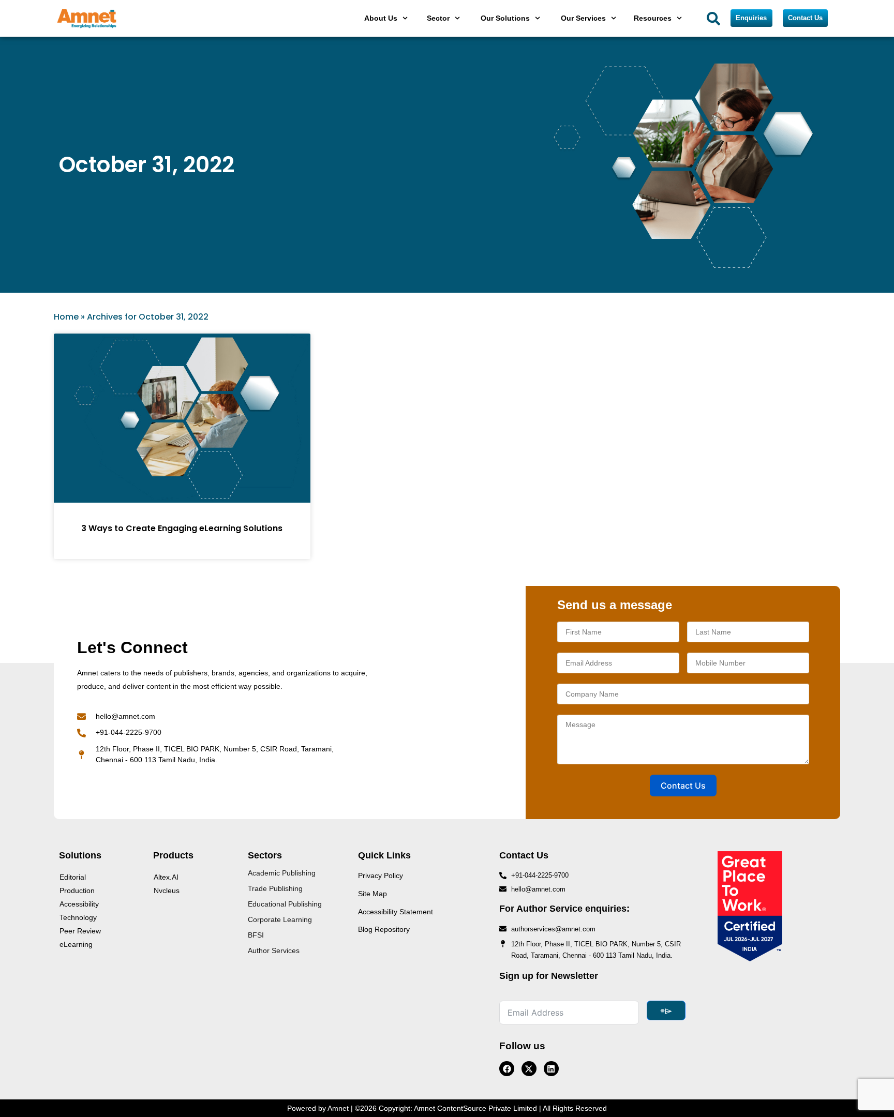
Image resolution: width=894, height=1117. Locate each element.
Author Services (274, 950)
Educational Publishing (285, 904)
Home (66, 317)
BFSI (256, 935)
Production (77, 890)
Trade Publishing (275, 888)
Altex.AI (166, 877)
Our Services (583, 18)
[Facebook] (506, 1068)
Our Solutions (505, 18)
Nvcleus (167, 890)
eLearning (76, 944)
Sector (438, 18)
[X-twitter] (529, 1068)
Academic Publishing (282, 873)
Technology (78, 917)
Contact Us (683, 785)
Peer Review (80, 931)
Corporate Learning (280, 919)
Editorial (72, 877)
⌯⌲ (666, 1010)
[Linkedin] (551, 1068)
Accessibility (79, 904)
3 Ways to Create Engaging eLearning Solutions (181, 528)
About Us (380, 18)
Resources (653, 18)
